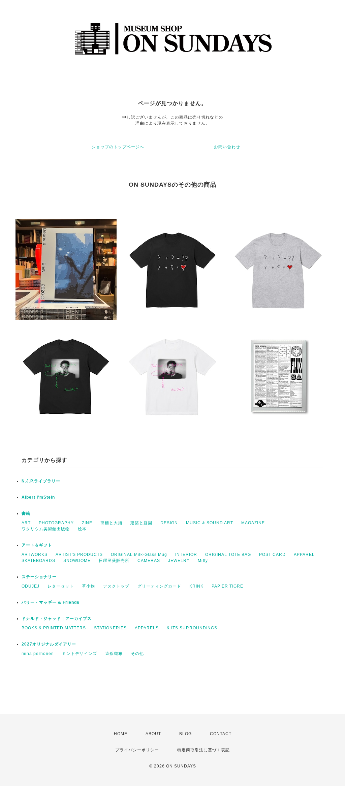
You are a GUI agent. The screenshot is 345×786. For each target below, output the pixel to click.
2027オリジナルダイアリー (49, 644)
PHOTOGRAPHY (56, 523)
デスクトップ (116, 586)
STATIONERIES (110, 628)
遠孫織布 (114, 653)
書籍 (26, 513)
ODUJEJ (30, 586)
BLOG (185, 733)
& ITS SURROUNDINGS (192, 628)
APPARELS (147, 628)
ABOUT (153, 733)
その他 (137, 653)
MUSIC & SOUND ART (209, 523)
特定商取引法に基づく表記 (203, 750)
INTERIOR (186, 554)
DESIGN (169, 523)
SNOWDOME (77, 560)
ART (26, 523)
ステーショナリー (39, 576)
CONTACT (220, 733)
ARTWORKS (35, 554)
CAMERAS (148, 560)
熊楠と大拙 (111, 523)
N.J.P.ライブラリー (41, 481)
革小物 (88, 586)
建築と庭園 (141, 523)
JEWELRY (179, 560)
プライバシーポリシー (137, 750)
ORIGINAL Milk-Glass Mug (139, 554)
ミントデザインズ (79, 653)
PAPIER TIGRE (227, 586)
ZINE (87, 523)
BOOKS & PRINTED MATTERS (54, 628)
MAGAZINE (253, 523)
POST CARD (272, 554)
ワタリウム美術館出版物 (46, 529)
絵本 (82, 529)
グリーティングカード (159, 586)
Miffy (203, 560)
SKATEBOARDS (38, 560)
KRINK (196, 586)
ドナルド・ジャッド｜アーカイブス (57, 618)
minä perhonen (38, 653)
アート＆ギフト (37, 545)
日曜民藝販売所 (114, 560)
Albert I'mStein (38, 497)
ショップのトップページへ (118, 147)
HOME (120, 733)
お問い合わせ (227, 147)
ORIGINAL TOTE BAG (228, 554)
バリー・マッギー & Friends (51, 602)
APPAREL (304, 554)
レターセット (61, 586)
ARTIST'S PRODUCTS (79, 554)
